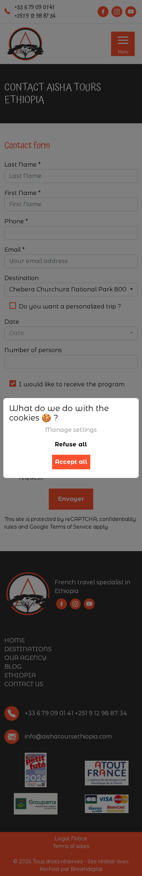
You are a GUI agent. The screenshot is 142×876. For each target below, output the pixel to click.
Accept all (71, 461)
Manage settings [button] (71, 429)
